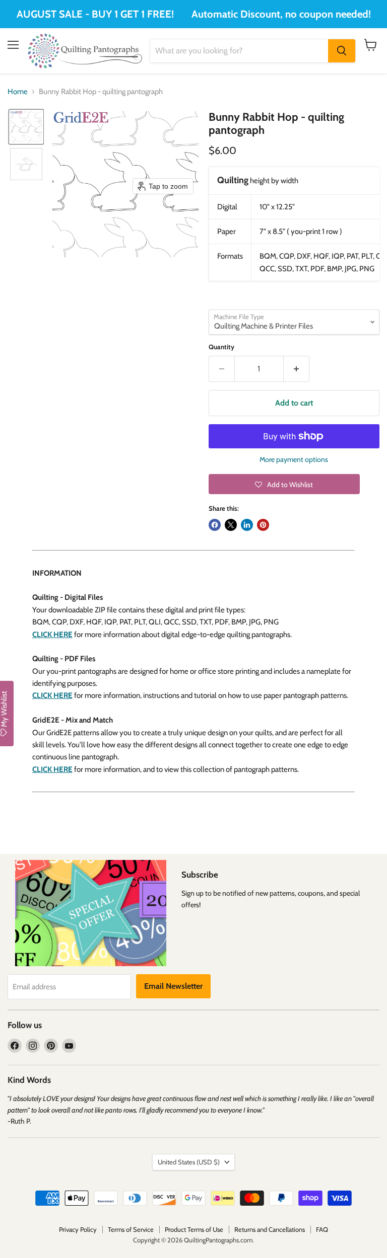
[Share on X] (231, 525)
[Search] (341, 50)
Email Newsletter (173, 986)
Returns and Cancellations (269, 1229)
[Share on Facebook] (215, 525)
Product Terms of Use (194, 1229)
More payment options (294, 459)
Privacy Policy (78, 1229)
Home (18, 92)
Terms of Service (131, 1229)
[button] (26, 127)
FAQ (322, 1229)
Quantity (221, 347)
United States (189, 1162)
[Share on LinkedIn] (247, 525)
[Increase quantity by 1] (296, 369)
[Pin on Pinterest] (263, 525)
